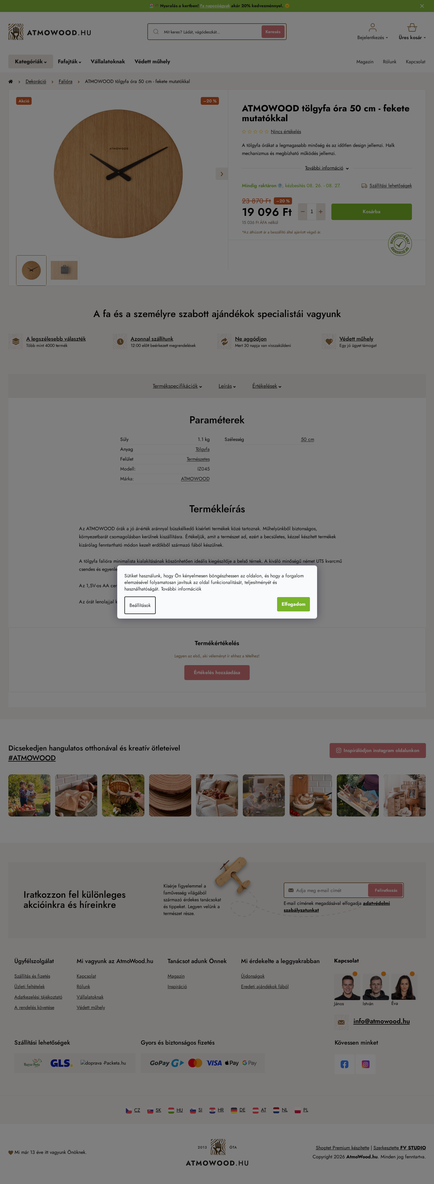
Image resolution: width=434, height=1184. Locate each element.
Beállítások (140, 605)
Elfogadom (293, 604)
